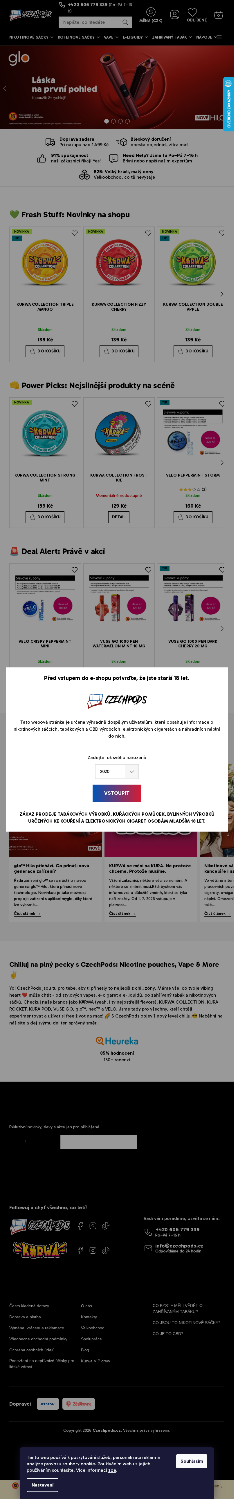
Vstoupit (116, 793)
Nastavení (42, 1485)
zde (112, 1470)
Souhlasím (192, 1461)
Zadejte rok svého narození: (117, 757)
